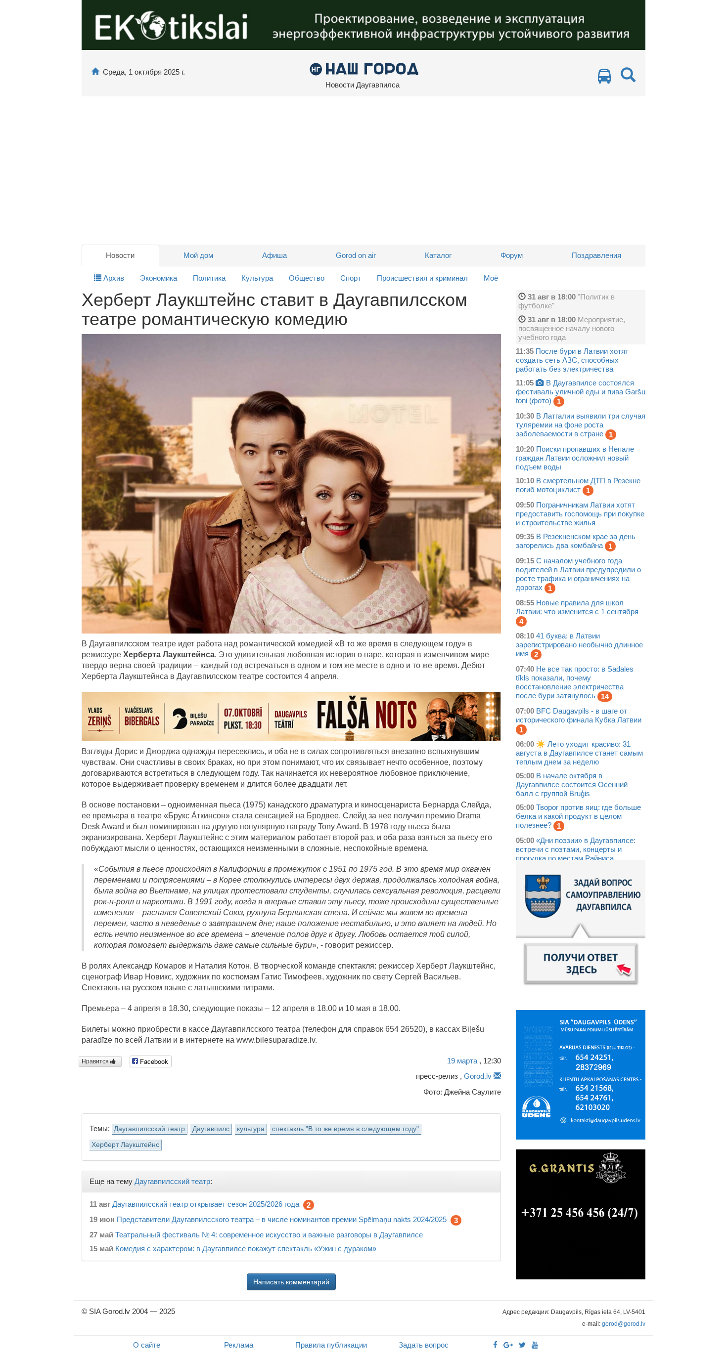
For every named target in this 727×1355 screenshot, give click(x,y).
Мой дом (198, 255)
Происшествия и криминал (422, 278)
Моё (491, 278)
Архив (112, 278)
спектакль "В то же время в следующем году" (345, 1129)
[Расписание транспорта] (604, 79)
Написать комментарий (291, 1282)
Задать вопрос (424, 1345)
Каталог (438, 255)
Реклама (238, 1345)
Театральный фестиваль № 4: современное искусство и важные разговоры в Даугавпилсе (269, 1234)
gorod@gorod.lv (623, 1323)
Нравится (96, 1061)
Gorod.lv (478, 1076)
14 (605, 696)
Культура (257, 278)
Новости (120, 255)
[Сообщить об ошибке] (497, 1076)
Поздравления (596, 255)
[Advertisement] (363, 170)
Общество (306, 278)
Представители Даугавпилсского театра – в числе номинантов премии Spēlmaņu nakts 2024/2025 (282, 1219)
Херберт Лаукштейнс (125, 1144)
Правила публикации (331, 1345)
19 (462, 1061)
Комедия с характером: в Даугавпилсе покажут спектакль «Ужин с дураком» (245, 1248)
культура (251, 1129)
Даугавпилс (210, 1129)
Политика (209, 278)
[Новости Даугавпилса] (363, 68)
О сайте (146, 1345)
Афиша (274, 255)
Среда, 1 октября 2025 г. (144, 72)
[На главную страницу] (95, 72)
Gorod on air (356, 255)
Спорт (350, 278)
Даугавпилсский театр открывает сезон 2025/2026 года (205, 1204)
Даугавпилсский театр (149, 1129)
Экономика (158, 278)
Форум (511, 255)
